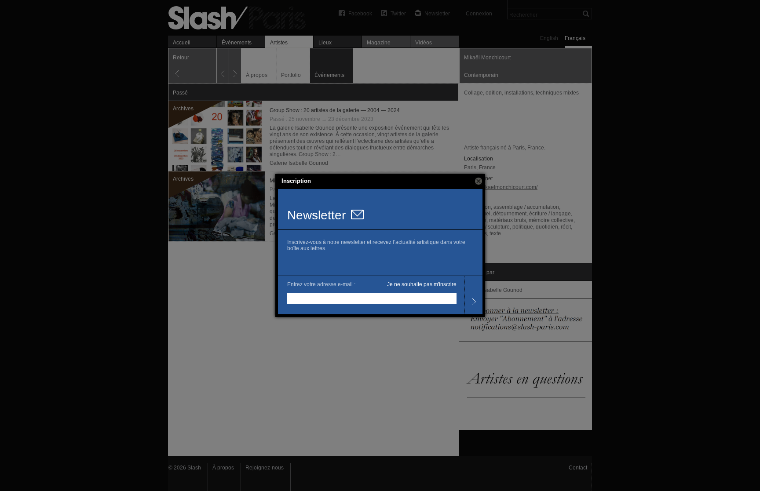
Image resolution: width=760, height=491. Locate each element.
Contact (578, 468)
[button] (478, 181)
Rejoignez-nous (264, 468)
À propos (223, 468)
